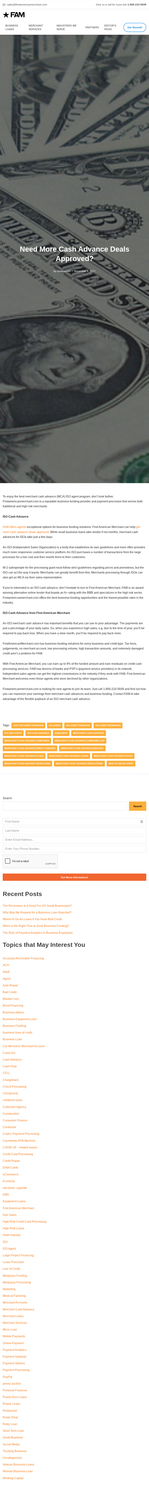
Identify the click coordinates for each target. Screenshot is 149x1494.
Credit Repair (11, 1160)
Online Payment (13, 1343)
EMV (6, 1194)
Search (7, 798)
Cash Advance (12, 1059)
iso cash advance (38, 733)
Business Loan (12, 1039)
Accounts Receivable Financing (23, 958)
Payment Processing (16, 1370)
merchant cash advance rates (113, 756)
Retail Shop (10, 1417)
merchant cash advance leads (24, 756)
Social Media (11, 1444)
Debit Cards (10, 1167)
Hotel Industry (12, 1235)
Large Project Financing (18, 1255)
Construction (11, 1113)
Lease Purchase (13, 1262)
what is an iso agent (121, 763)
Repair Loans (11, 1403)
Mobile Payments (14, 1336)
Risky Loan (10, 1424)
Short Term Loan (13, 1430)
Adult (6, 971)
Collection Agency (14, 1106)
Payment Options (14, 1363)
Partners (92, 27)
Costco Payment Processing (21, 1133)
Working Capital (13, 1478)
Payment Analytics (15, 1349)
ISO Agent (55, 725)
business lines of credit (17, 1032)
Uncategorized (12, 1457)
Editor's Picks (110, 27)
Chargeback (11, 1079)
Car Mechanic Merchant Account (24, 1046)
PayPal (7, 1376)
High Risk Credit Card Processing (24, 1221)
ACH (6, 965)
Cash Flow (10, 1066)
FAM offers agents (14, 526)
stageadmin (64, 271)
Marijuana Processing (17, 1282)
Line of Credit (11, 1268)
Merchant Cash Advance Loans (68, 756)
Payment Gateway (14, 1356)
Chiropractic (10, 1093)
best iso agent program (28, 725)
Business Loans (11, 27)
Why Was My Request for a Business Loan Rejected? (37, 912)
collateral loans (12, 1100)
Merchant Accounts (15, 1302)
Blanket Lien (11, 998)
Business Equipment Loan (20, 1019)
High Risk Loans (13, 1228)
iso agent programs (108, 725)
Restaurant (10, 1410)
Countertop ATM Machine (19, 1140)
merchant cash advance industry (82, 748)
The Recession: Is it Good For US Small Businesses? (37, 905)
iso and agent (13, 733)
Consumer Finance (15, 1120)
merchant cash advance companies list (79, 740)
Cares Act (9, 1052)
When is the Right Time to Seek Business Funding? (36, 925)
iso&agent (61, 733)
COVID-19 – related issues (20, 1147)
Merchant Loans (13, 1316)
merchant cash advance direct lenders (30, 748)
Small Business (13, 1437)
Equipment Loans (14, 1201)
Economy (9, 1181)
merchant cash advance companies (27, 740)
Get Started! (134, 27)
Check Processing (14, 1086)
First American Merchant (18, 1208)
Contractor (9, 1127)
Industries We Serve (66, 27)
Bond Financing (13, 1005)
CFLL (6, 1073)
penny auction (12, 1383)
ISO (5, 1241)
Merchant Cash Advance (18, 1309)
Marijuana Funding (15, 1275)
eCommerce (11, 1174)
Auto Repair (10, 985)
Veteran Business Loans (18, 1464)
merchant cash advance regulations (79, 763)
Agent (6, 978)
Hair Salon (10, 1214)
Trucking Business (15, 1451)
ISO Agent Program (78, 725)
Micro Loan (10, 1329)
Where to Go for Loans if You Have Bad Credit (32, 919)
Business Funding (14, 1025)
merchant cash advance (88, 733)
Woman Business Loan (18, 1471)
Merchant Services (36, 27)
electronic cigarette (15, 1187)
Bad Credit (10, 992)
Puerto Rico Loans (15, 1397)
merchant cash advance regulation (27, 763)
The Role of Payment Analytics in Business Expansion (38, 932)
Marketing (9, 1289)
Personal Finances (15, 1390)
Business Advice (13, 1012)
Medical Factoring (14, 1295)
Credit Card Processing (18, 1154)
